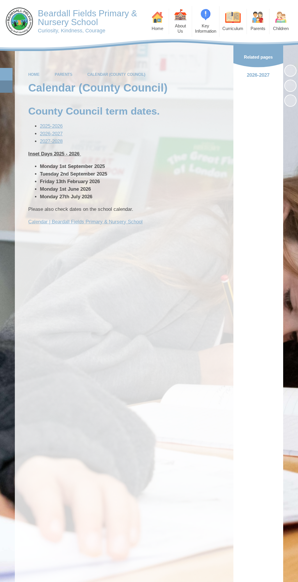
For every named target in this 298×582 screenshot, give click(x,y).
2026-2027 (51, 133)
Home (34, 74)
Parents (63, 74)
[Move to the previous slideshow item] (290, 86)
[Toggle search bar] (6, 74)
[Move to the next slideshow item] (290, 100)
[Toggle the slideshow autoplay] (290, 71)
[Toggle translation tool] (6, 86)
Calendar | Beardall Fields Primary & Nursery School (85, 222)
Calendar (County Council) (116, 74)
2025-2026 (51, 126)
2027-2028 (51, 141)
